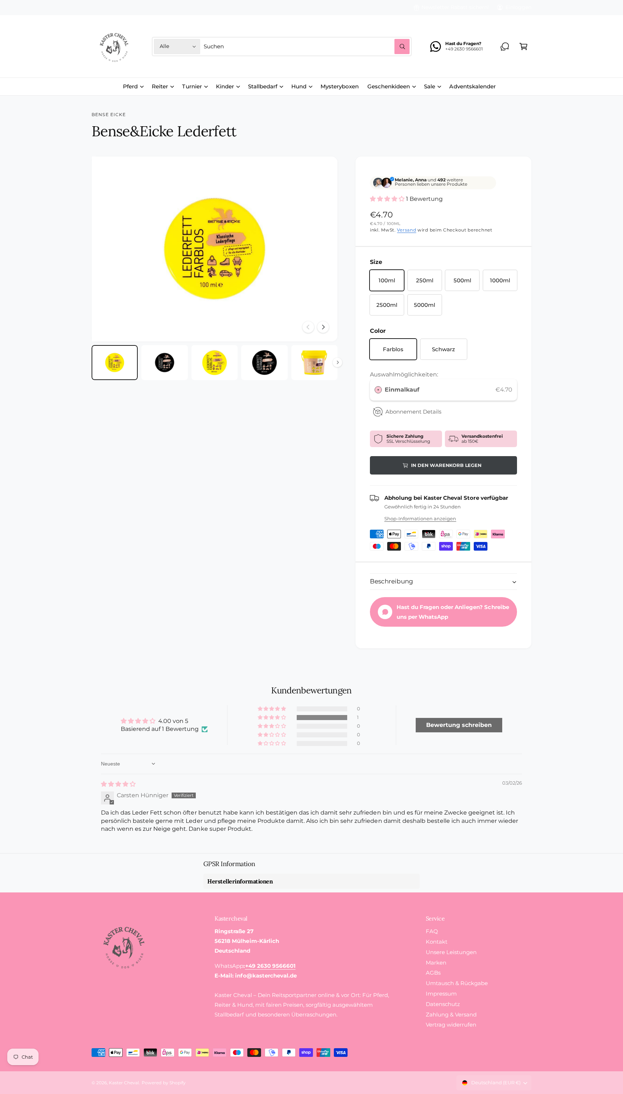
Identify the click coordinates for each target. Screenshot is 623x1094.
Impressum (441, 993)
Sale (429, 86)
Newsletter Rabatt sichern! (455, 7)
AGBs (433, 972)
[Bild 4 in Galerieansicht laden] (264, 362)
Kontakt (436, 941)
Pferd (130, 86)
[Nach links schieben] (308, 327)
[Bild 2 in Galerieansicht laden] (164, 362)
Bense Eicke (109, 114)
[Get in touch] (504, 46)
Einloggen (518, 7)
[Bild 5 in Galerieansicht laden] (314, 362)
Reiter (160, 86)
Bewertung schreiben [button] (459, 725)
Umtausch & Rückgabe (457, 983)
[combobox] (306, 46)
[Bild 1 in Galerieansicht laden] (115, 362)
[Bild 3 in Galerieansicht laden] (214, 362)
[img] (118, 784)
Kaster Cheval (124, 1082)
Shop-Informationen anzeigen (420, 518)
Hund (298, 86)
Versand (406, 230)
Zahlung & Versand (451, 1014)
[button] (523, 46)
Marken (436, 962)
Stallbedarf (262, 86)
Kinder (225, 86)
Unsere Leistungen (451, 952)
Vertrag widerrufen (451, 1024)
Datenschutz (443, 1004)
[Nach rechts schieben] (323, 327)
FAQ (432, 931)
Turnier (192, 86)
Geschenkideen (388, 86)
